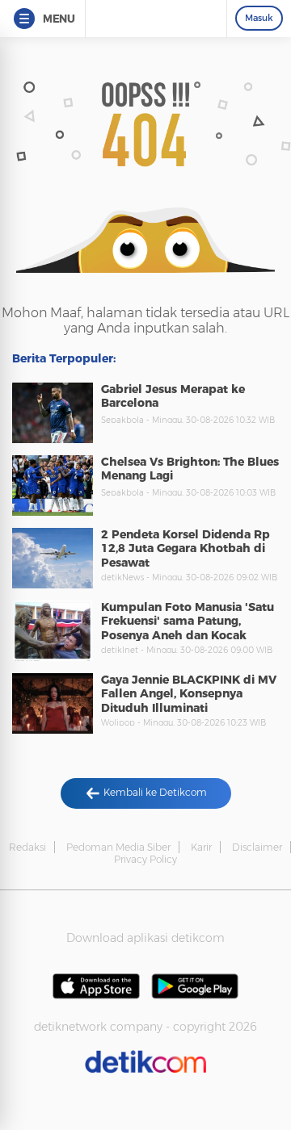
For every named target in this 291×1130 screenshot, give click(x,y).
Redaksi (27, 847)
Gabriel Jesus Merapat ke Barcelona (173, 396)
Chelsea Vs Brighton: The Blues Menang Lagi (190, 468)
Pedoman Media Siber (118, 847)
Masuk (259, 17)
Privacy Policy (145, 859)
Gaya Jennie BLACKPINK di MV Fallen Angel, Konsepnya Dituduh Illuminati (188, 693)
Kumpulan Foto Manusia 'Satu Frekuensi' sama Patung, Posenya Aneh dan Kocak (187, 621)
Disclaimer (257, 847)
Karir (201, 847)
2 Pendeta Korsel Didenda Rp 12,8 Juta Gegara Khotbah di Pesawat (185, 548)
